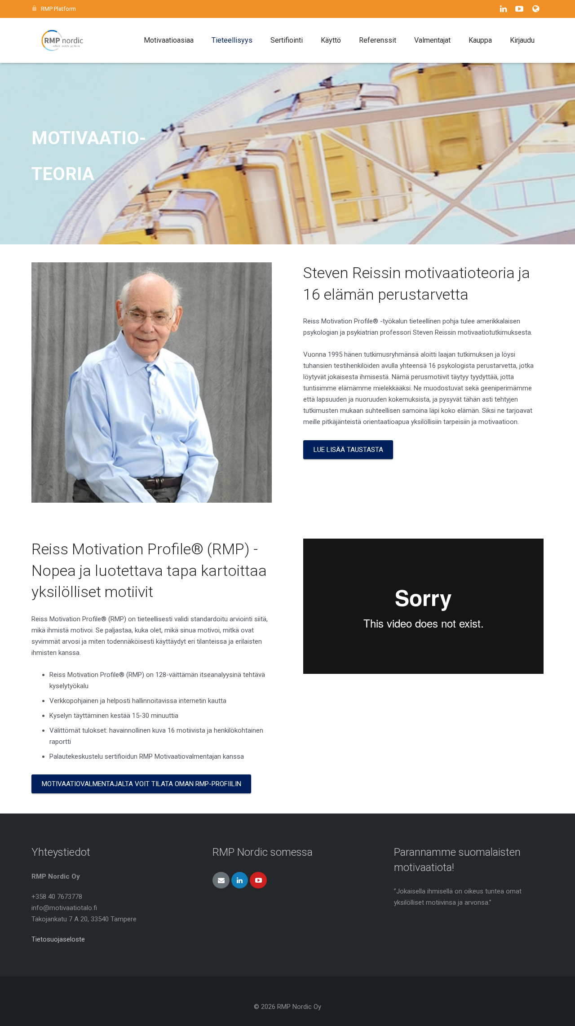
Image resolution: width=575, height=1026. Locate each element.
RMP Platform (58, 8)
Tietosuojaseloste (58, 939)
